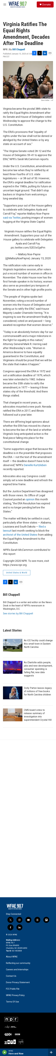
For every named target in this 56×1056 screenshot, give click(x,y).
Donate (46, 4)
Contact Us (11, 976)
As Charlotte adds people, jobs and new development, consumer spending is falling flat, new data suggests (38, 669)
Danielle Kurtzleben (35, 465)
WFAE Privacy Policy (15, 995)
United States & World (16, 572)
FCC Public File (12, 989)
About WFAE (12, 957)
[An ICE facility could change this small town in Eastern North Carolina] (12, 645)
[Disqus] (28, 780)
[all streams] (52, 1052)
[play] (4, 1052)
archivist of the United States (20, 534)
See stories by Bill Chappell (18, 613)
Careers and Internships (17, 969)
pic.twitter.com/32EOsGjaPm (28, 247)
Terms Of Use (12, 1002)
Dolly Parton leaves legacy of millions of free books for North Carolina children (38, 691)
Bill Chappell (18, 49)
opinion (30, 499)
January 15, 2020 (41, 258)
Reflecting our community (18, 963)
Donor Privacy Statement (18, 982)
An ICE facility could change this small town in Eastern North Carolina (38, 643)
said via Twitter (12, 217)
